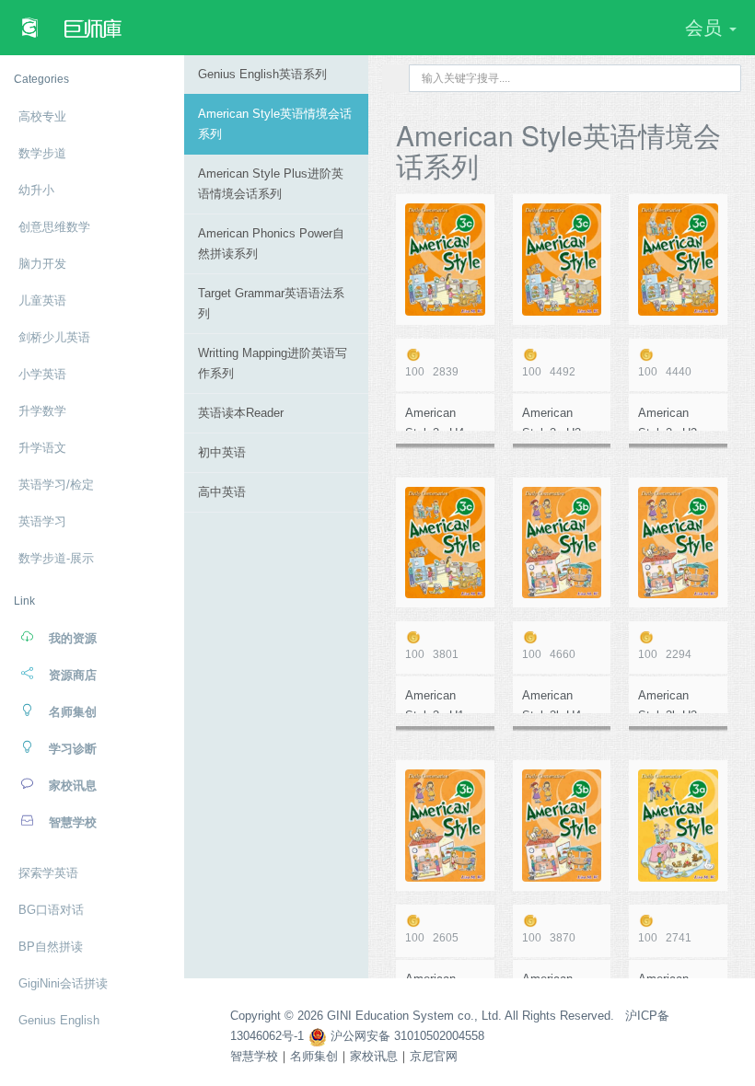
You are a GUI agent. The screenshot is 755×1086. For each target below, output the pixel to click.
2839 (432, 371)
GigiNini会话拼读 (63, 983)
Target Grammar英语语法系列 (271, 303)
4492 (548, 371)
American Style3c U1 (434, 700)
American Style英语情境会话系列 (275, 124)
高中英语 (222, 492)
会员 (706, 27)
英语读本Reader (241, 413)
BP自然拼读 (50, 946)
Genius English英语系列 (262, 74)
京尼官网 (434, 1056)
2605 (432, 937)
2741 (664, 937)
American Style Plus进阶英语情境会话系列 (270, 184)
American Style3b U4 (551, 700)
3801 (432, 654)
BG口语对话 (51, 910)
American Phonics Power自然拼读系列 (271, 243)
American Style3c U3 (551, 418)
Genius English (58, 1020)
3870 (548, 937)
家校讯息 (374, 1056)
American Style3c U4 (434, 418)
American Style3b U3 (667, 700)
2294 (664, 654)
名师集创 (314, 1056)
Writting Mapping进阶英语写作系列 (272, 363)
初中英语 (222, 452)
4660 (548, 654)
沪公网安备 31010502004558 (405, 1036)
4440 (664, 371)
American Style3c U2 (667, 418)
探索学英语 (48, 873)
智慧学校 (254, 1056)
